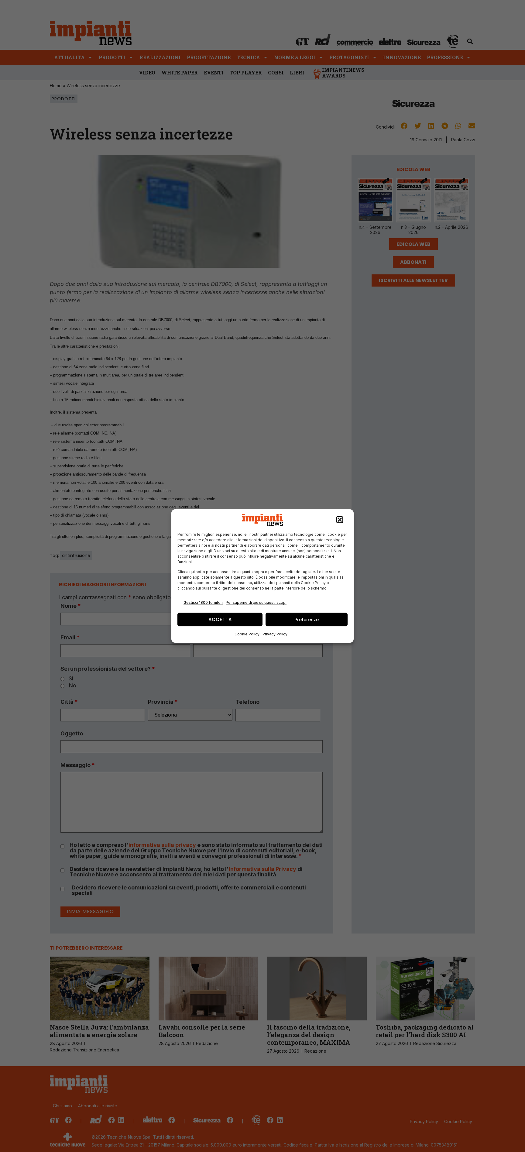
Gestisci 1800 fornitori (203, 602)
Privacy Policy (274, 634)
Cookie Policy (247, 634)
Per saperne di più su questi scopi (256, 602)
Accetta (220, 619)
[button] (340, 520)
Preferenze (306, 619)
